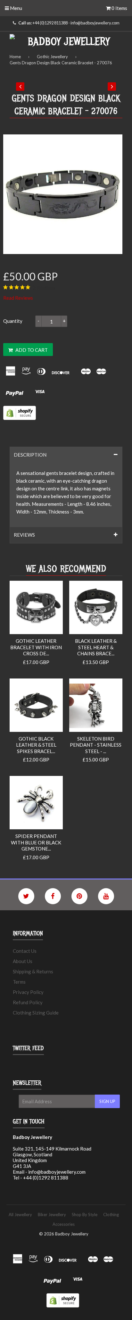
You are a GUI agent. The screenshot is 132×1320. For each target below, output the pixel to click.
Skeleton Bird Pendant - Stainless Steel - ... (95, 745)
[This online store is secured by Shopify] (19, 418)
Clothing (111, 1214)
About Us (22, 961)
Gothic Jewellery (52, 56)
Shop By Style (84, 1214)
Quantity (12, 321)
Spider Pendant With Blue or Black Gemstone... (36, 842)
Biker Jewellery (52, 1214)
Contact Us (25, 951)
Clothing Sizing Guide (36, 1012)
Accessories (64, 1224)
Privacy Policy (28, 992)
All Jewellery (20, 1214)
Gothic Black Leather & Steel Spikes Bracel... (36, 745)
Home (15, 56)
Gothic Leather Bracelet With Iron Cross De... (36, 647)
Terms (19, 982)
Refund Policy (28, 1002)
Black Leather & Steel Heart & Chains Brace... (96, 647)
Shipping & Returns (33, 971)
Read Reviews (18, 298)
